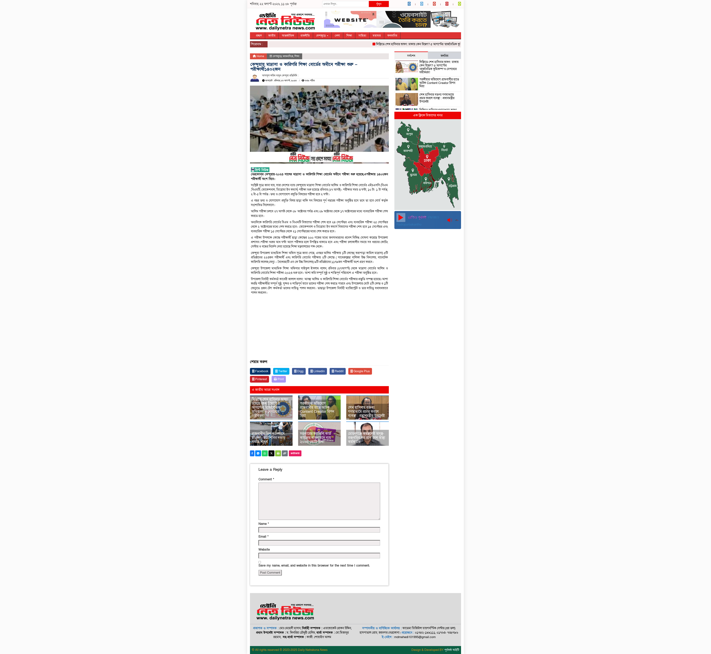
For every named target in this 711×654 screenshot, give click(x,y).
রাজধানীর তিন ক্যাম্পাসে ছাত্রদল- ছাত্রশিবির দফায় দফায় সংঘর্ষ (268, 437)
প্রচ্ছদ (259, 36)
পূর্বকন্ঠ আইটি (451, 650)
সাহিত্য (362, 36)
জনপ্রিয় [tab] (444, 56)
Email (263, 537)
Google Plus (361, 371)
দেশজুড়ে (321, 36)
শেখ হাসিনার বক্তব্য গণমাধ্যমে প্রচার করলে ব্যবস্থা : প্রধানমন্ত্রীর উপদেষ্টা (366, 411)
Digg (299, 371)
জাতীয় (271, 36)
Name (263, 524)
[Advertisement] (319, 333)
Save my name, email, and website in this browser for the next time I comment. (314, 565)
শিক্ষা (349, 36)
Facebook (261, 371)
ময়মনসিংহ (288, 56)
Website (264, 549)
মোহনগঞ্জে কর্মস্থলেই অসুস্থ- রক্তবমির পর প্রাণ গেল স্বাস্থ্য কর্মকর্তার (366, 437)
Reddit (338, 371)
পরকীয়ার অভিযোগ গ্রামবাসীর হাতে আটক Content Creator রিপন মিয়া (317, 409)
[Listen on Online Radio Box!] (457, 220)
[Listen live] (400, 217)
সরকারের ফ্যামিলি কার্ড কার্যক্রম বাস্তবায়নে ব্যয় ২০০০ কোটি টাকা (315, 437)
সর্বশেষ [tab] (411, 56)
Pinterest (260, 379)
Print (280, 379)
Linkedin (319, 371)
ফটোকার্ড (295, 453)
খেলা (337, 36)
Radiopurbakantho (408, 224)
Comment (266, 479)
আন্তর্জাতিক (288, 36)
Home (260, 56)
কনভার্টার (392, 36)
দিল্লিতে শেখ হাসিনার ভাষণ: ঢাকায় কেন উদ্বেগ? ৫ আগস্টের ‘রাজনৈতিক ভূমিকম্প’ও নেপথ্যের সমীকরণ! (417, 44)
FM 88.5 (433, 217)
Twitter (282, 371)
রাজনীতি (305, 36)
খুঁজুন (378, 4)
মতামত (377, 36)
